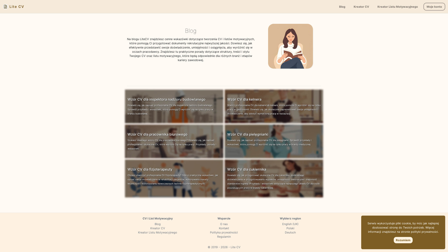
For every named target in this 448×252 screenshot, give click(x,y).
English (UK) (290, 224)
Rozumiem (403, 240)
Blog (158, 224)
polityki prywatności (424, 231)
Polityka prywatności (224, 232)
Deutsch (290, 232)
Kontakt (224, 228)
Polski (290, 228)
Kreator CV (157, 228)
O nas (224, 224)
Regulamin (224, 236)
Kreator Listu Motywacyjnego (157, 232)
